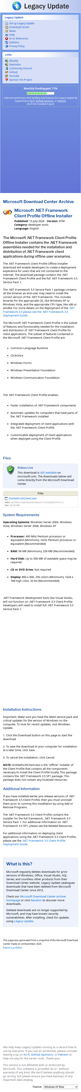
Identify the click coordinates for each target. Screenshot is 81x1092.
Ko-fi (32, 100)
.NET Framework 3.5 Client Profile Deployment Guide (34, 842)
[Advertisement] (40, 150)
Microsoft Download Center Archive (38, 201)
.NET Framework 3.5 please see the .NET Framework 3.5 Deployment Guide (39, 311)
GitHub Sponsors (44, 100)
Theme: (37, 1087)
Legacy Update (23, 921)
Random (36, 900)
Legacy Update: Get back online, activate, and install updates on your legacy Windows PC (40, 5)
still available (48, 472)
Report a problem (12, 947)
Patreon (61, 100)
